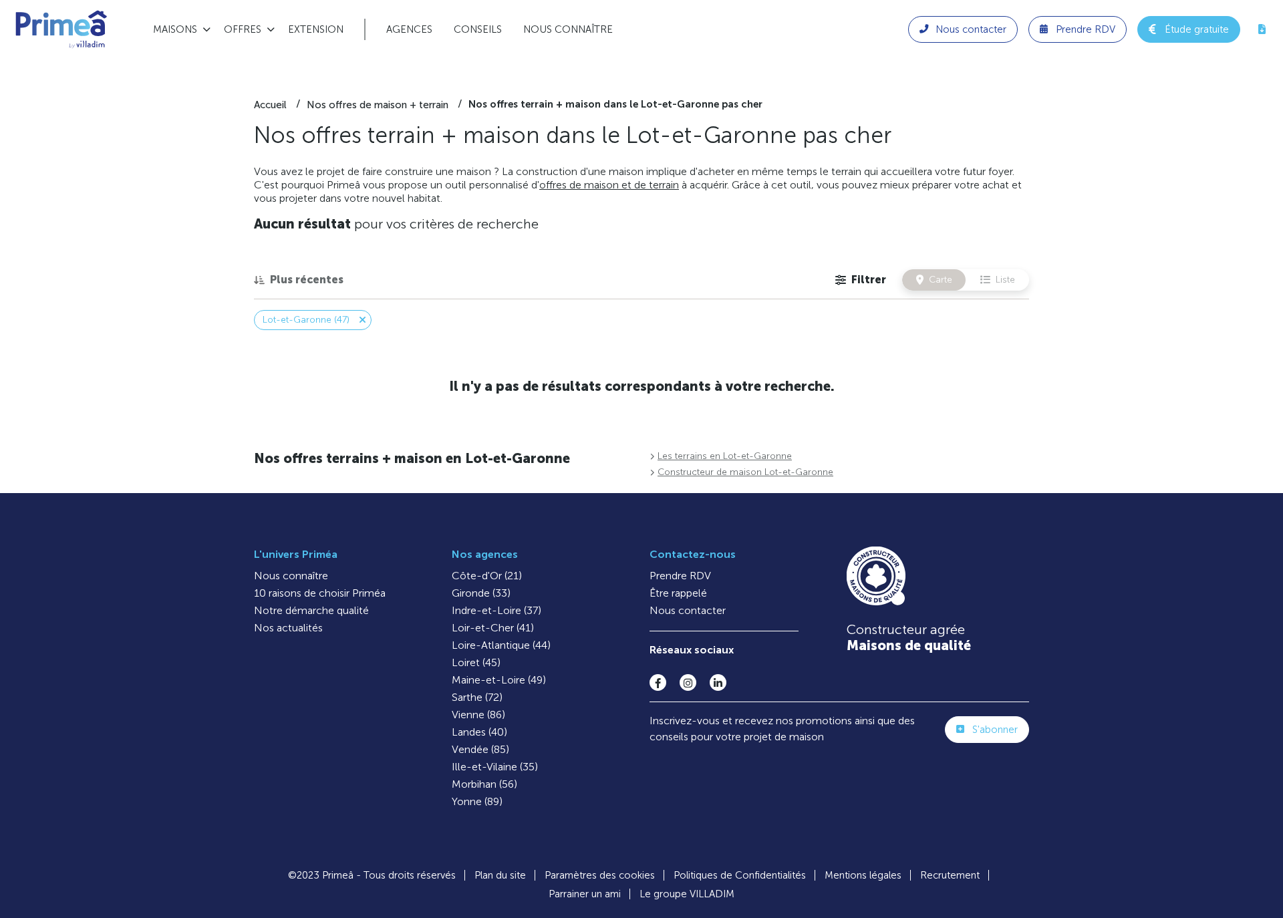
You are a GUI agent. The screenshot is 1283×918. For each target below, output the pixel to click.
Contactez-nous (693, 554)
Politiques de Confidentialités (740, 875)
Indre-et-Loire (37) (496, 610)
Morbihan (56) (484, 784)
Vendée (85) (480, 749)
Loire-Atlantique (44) (501, 645)
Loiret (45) (476, 662)
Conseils (478, 29)
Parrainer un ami (585, 894)
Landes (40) (479, 732)
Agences (409, 29)
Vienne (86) (478, 714)
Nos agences (485, 554)
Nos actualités (288, 627)
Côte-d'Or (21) (487, 575)
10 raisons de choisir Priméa (320, 593)
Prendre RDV (680, 575)
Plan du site (500, 875)
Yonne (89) (477, 801)
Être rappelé (678, 593)
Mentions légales (863, 875)
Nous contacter (688, 610)
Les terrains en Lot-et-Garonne (725, 456)
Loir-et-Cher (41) (493, 627)
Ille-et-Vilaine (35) (495, 766)
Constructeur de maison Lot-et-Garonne (745, 472)
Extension (315, 29)
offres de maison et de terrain (609, 184)
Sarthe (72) (477, 697)
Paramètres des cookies (600, 875)
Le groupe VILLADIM (686, 894)
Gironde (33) (481, 593)
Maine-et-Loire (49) (499, 679)
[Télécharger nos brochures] (1261, 29)
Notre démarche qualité (311, 610)
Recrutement (950, 875)
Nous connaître (568, 29)
